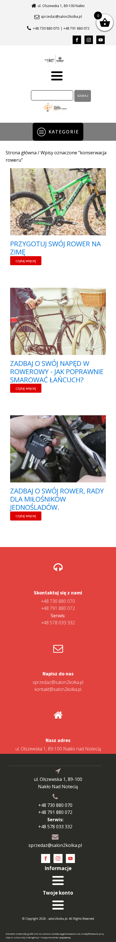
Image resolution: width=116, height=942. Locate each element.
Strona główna (21, 153)
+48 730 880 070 (46, 28)
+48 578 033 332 (58, 619)
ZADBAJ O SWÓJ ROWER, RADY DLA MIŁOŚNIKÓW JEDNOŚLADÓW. (57, 499)
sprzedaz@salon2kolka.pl (61, 16)
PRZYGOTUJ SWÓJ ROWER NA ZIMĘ (55, 248)
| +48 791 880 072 (75, 28)
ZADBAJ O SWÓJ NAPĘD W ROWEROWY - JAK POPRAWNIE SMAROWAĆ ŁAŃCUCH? (57, 371)
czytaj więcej (25, 260)
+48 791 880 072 (58, 608)
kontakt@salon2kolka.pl (58, 689)
